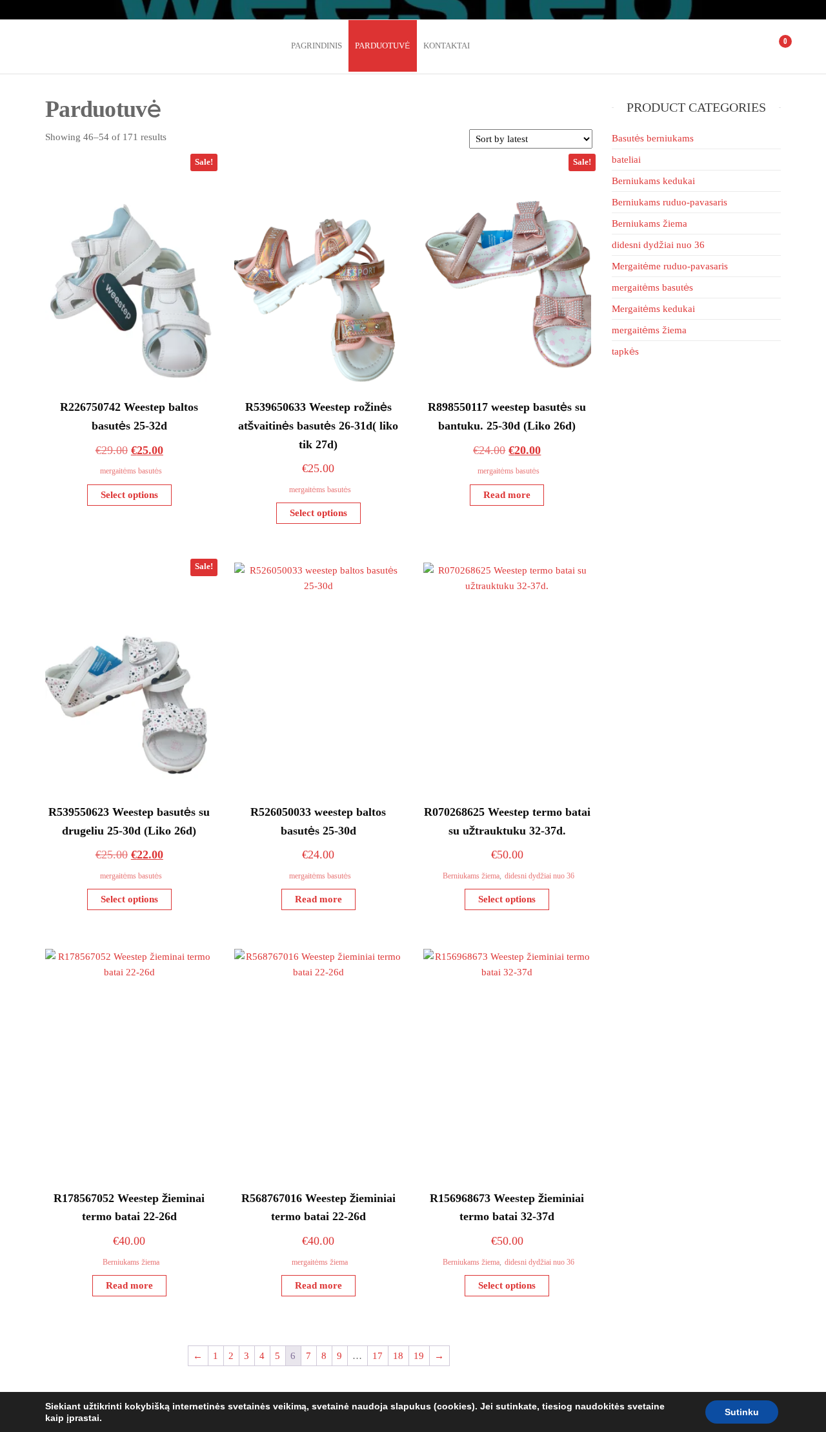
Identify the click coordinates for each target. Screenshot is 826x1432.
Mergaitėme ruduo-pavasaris (670, 266)
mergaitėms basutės (131, 470)
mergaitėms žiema (320, 1262)
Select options (129, 495)
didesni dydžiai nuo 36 (539, 875)
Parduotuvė (382, 45)
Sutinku (742, 1412)
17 (377, 1356)
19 (419, 1356)
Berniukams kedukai (653, 181)
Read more (506, 495)
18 (398, 1356)
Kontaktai (446, 45)
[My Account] (757, 46)
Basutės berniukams (653, 138)
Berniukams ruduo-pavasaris (669, 202)
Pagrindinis (316, 45)
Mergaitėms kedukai (653, 309)
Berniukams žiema (471, 875)
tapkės (625, 351)
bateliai (626, 159)
